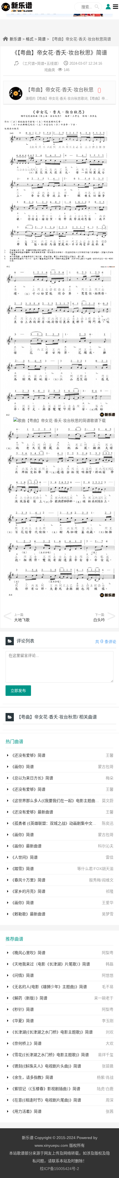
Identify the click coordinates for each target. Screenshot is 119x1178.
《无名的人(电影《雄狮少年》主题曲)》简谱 (49, 986)
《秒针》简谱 (22, 1009)
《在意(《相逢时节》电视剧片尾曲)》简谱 (46, 1100)
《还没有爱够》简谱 (28, 755)
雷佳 (109, 857)
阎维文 (107, 880)
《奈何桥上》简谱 (26, 1043)
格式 (29, 39)
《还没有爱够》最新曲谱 (32, 812)
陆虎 (101, 1088)
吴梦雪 (107, 914)
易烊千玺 (105, 1054)
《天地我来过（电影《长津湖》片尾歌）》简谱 (50, 964)
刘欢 (109, 1032)
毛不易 (107, 986)
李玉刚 (107, 1020)
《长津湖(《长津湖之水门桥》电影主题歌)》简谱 (52, 1032)
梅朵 (109, 778)
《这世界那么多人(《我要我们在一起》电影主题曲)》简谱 (59, 800)
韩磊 (109, 964)
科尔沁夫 (105, 846)
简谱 (42, 39)
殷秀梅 (95, 880)
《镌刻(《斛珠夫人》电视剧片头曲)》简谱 (46, 1066)
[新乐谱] (17, 6)
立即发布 (18, 690)
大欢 (109, 1043)
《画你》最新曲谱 (26, 846)
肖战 (109, 1077)
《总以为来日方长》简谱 (32, 778)
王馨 (109, 755)
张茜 (109, 1111)
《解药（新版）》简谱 (29, 998)
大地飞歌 (22, 620)
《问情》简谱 (22, 975)
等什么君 (85, 868)
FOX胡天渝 (103, 868)
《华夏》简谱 (22, 1020)
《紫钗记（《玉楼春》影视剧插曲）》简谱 (45, 1088)
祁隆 (109, 891)
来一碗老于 (103, 998)
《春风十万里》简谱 (28, 880)
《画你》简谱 (22, 766)
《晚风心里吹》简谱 (28, 952)
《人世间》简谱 (24, 857)
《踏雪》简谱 (22, 868)
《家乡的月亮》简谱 (28, 891)
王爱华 (107, 902)
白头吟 (99, 620)
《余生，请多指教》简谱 (32, 1077)
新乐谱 (15, 39)
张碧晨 (107, 1066)
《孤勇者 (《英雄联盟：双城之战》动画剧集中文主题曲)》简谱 (64, 823)
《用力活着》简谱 (26, 1111)
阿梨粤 (107, 952)
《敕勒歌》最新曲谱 (28, 914)
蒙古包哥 (105, 766)
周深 (109, 1100)
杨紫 (101, 1077)
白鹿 (109, 1088)
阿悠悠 (107, 975)
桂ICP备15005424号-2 (59, 1168)
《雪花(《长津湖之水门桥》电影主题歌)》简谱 (50, 1054)
